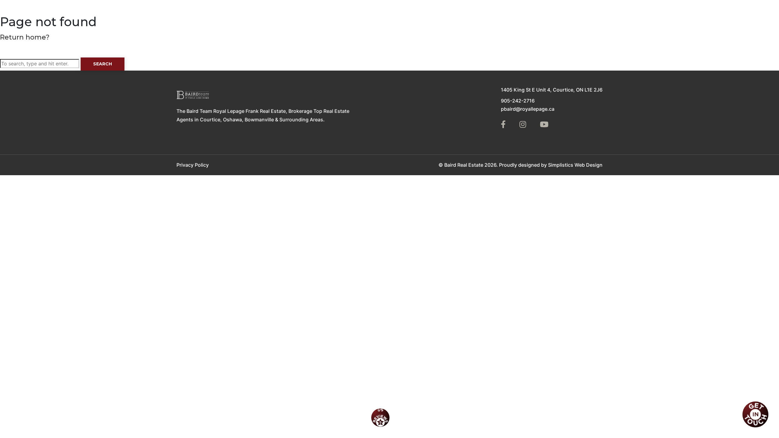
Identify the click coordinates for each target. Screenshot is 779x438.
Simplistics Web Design (575, 165)
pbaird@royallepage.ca (527, 109)
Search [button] (102, 64)
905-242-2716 (518, 101)
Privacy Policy (192, 165)
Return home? (25, 37)
